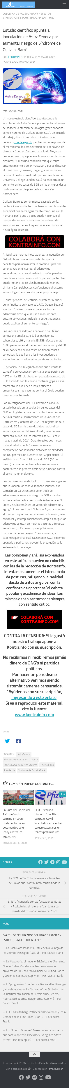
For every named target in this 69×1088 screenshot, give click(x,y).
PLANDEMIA (46, 18)
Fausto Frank (47, 765)
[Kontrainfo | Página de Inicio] (24, 4)
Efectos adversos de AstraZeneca (21, 759)
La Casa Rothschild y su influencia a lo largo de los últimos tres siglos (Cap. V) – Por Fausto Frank (33, 950)
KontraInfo (15, 57)
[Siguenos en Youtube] (64, 862)
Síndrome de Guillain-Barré (31, 770)
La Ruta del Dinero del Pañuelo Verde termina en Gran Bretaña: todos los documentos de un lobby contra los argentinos (16, 823)
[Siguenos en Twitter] (46, 862)
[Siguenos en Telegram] (52, 862)
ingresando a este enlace (33, 697)
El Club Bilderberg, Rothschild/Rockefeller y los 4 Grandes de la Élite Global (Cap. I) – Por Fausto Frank (34, 1016)
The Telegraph (23, 142)
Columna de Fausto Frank (20, 13)
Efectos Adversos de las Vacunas (20, 765)
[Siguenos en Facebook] (40, 862)
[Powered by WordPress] (29, 1068)
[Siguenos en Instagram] (58, 862)
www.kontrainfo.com (34, 714)
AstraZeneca (23, 754)
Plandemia (9, 770)
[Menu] (64, 4)
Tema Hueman (55, 1068)
